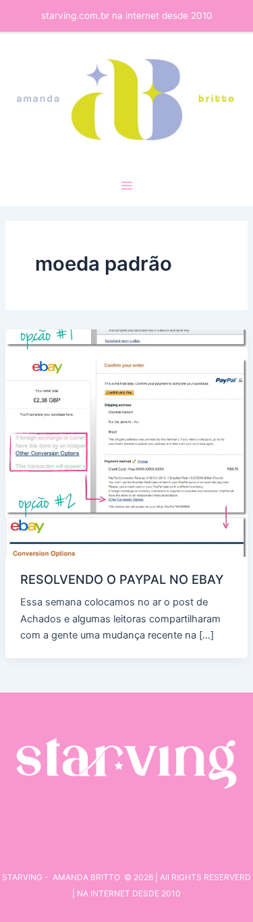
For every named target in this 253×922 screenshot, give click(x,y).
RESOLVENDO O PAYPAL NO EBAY (121, 579)
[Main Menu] (127, 185)
